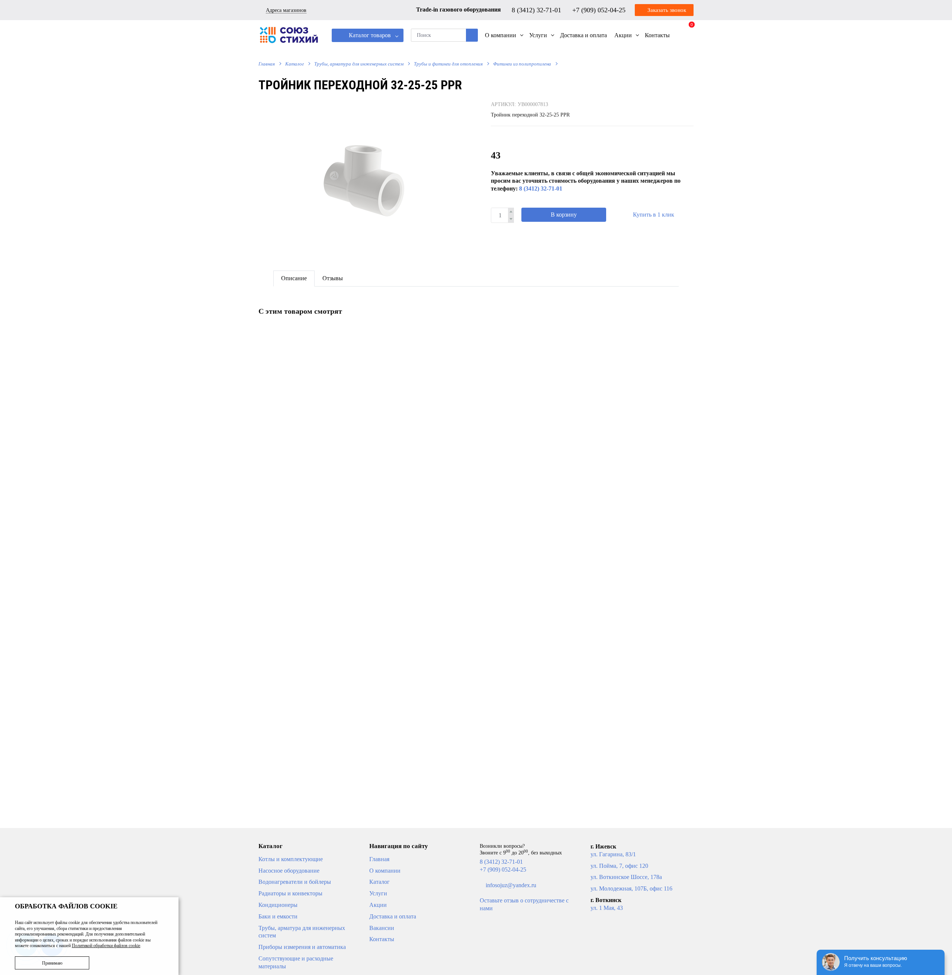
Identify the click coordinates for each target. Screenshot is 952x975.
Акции (378, 905)
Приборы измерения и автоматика (302, 947)
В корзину (564, 214)
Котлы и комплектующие (290, 859)
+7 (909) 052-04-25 (599, 9)
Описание (294, 278)
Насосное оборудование (288, 870)
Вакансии (381, 928)
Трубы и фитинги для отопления (448, 64)
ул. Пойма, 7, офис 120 (619, 866)
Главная (266, 64)
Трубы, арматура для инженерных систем (358, 64)
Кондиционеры (278, 905)
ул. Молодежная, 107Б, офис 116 (631, 888)
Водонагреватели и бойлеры (294, 882)
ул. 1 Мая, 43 (607, 908)
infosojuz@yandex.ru (511, 885)
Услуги (378, 893)
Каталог (294, 64)
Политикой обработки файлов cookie (106, 945)
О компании (385, 870)
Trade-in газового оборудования (458, 9)
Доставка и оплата (392, 916)
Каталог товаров (369, 35)
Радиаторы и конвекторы (290, 893)
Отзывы (332, 278)
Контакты (381, 939)
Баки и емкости (278, 916)
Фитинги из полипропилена (522, 64)
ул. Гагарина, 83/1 (613, 854)
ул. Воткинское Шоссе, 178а (626, 877)
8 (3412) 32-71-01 (537, 9)
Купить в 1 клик (653, 214)
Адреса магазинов (286, 10)
